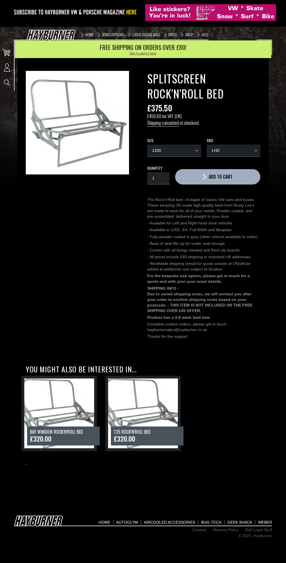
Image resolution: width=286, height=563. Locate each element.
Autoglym (127, 522)
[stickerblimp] (210, 12)
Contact (199, 530)
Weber (265, 522)
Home (104, 522)
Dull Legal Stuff (258, 530)
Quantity (154, 168)
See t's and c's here (143, 53)
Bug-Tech (211, 522)
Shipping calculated (163, 122)
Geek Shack (239, 522)
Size (150, 140)
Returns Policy (226, 530)
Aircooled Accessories (169, 522)
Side (210, 140)
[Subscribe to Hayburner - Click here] (75, 12)
